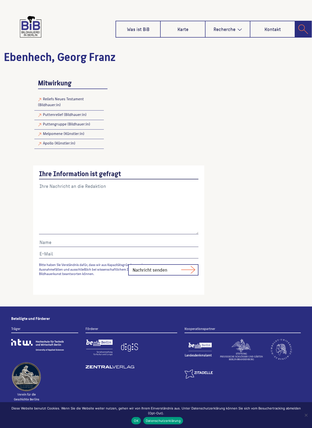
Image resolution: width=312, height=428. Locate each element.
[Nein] (305, 415)
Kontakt (272, 29)
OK (136, 421)
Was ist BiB (138, 29)
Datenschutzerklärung (163, 421)
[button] (239, 30)
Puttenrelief (53, 114)
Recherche (224, 29)
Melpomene (53, 133)
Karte (182, 29)
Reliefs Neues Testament (63, 99)
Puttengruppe (55, 124)
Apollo (48, 143)
